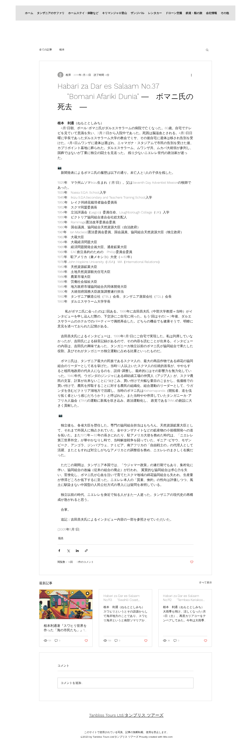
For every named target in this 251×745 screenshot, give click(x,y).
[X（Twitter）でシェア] (68, 550)
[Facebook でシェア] (59, 550)
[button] (207, 49)
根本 (61, 49)
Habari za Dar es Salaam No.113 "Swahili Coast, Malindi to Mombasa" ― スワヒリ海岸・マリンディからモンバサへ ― (124, 598)
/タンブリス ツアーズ (126, 715)
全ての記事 (45, 49)
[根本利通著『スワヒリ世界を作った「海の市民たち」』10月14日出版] (65, 604)
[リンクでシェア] (86, 550)
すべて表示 (205, 582)
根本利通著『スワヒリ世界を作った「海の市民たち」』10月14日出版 (65, 628)
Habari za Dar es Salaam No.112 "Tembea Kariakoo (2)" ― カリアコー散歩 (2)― (183, 598)
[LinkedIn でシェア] (77, 550)
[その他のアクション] (191, 75)
